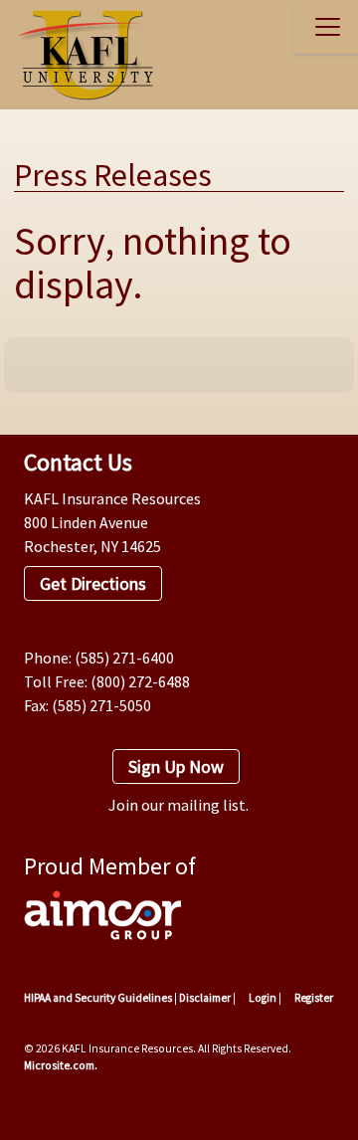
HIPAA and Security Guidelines (98, 998)
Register (312, 998)
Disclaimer (205, 998)
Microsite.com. (60, 1065)
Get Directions (93, 583)
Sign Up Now (176, 766)
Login (261, 998)
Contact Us (78, 462)
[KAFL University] (80, 54)
